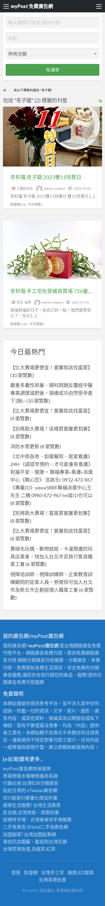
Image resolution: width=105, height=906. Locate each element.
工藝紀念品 (25, 188)
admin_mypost (54, 188)
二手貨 (47, 827)
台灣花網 (58, 841)
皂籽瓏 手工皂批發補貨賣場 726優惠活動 (56, 291)
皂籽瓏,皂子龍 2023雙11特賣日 (45, 177)
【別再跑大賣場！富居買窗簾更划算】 (51, 513)
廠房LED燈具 (81, 872)
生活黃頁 (51, 805)
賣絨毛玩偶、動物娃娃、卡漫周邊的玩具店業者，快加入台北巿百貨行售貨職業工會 (51, 556)
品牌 (27, 302)
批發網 (31, 872)
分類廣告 (49, 783)
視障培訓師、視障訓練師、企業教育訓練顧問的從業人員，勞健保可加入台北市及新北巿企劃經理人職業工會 (51, 582)
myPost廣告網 (18, 768)
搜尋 (54, 69)
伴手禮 (55, 819)
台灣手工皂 (52, 872)
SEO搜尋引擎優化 (21, 798)
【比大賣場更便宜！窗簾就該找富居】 (51, 367)
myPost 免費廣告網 (32, 6)
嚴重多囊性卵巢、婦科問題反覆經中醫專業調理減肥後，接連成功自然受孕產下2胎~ (51, 393)
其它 (20, 302)
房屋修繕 (12, 776)
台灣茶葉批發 (16, 849)
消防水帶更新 (24, 446)
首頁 (15, 872)
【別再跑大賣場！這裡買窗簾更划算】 (51, 429)
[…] (92, 196)
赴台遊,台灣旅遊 (19, 812)
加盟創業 (42, 834)
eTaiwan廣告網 (42, 790)
